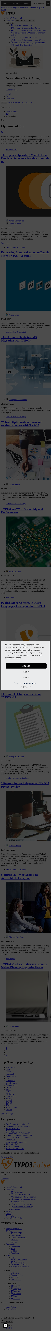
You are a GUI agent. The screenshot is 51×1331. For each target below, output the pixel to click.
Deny (26, 671)
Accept (26, 666)
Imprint (21, 687)
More (26, 677)
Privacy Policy (28, 687)
